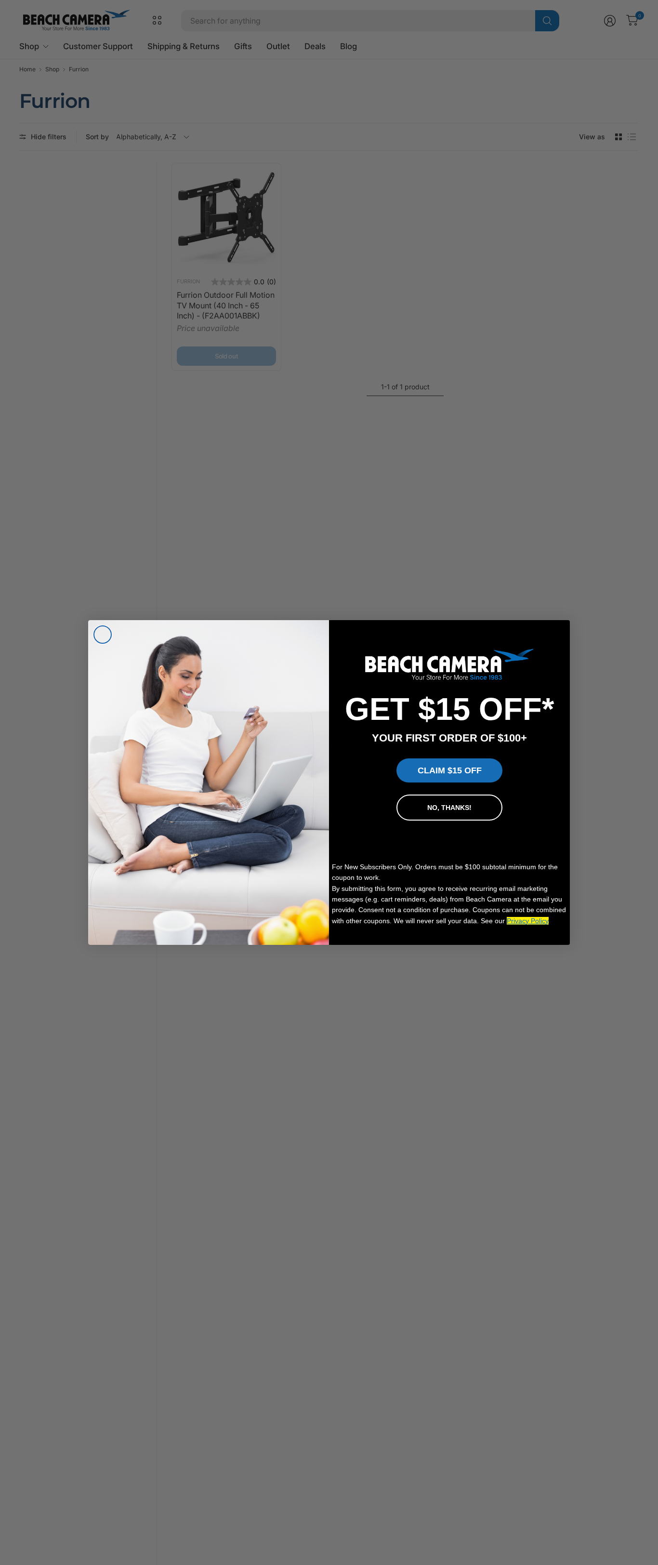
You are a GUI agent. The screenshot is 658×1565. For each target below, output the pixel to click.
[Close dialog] (102, 634)
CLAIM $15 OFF (450, 770)
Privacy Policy (528, 921)
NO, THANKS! (449, 807)
